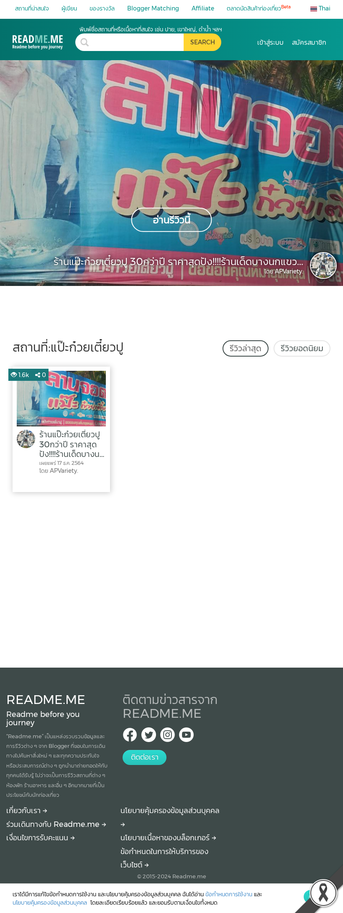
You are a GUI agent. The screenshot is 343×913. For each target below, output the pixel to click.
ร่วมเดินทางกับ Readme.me (54, 824)
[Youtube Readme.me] (186, 737)
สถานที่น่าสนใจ (32, 8)
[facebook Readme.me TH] (130, 737)
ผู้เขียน (69, 8)
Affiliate (203, 8)
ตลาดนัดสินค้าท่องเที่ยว (259, 8)
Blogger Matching (153, 8)
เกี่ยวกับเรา (24, 810)
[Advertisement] (171, 577)
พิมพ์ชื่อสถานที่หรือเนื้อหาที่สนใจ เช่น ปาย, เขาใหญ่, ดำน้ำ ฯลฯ (150, 29)
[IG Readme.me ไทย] (167, 737)
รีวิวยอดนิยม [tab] (302, 348)
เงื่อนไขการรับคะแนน (38, 837)
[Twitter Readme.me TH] (148, 737)
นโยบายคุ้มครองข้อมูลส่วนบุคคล (51, 902)
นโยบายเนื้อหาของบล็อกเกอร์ (166, 837)
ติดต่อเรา (145, 757)
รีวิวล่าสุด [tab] (245, 348)
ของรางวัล (102, 8)
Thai (323, 8)
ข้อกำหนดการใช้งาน (228, 894)
